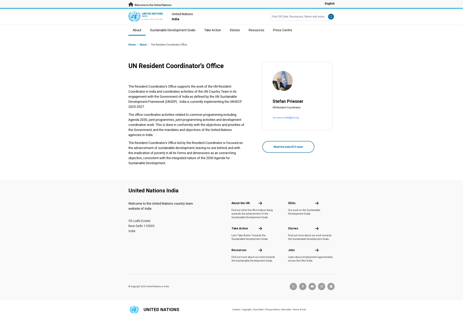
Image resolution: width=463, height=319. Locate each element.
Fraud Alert (258, 309)
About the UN (241, 203)
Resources (239, 250)
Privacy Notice (272, 309)
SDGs (292, 203)
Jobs (291, 250)
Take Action (240, 228)
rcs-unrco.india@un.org (286, 117)
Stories (293, 228)
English (330, 3)
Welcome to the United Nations (153, 5)
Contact (236, 309)
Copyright (246, 309)
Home (132, 44)
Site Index (286, 309)
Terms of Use (299, 309)
